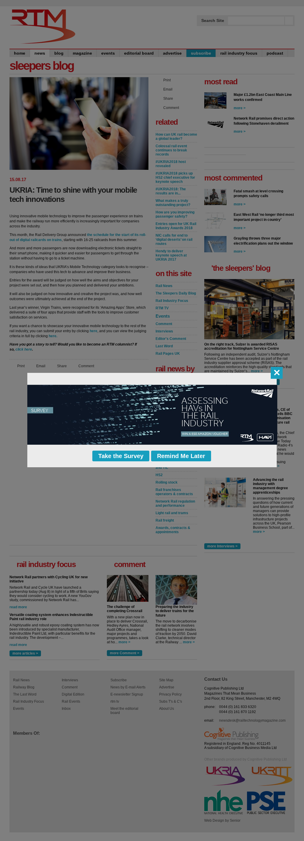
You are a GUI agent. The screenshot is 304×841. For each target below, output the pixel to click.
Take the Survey (120, 456)
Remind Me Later (181, 456)
